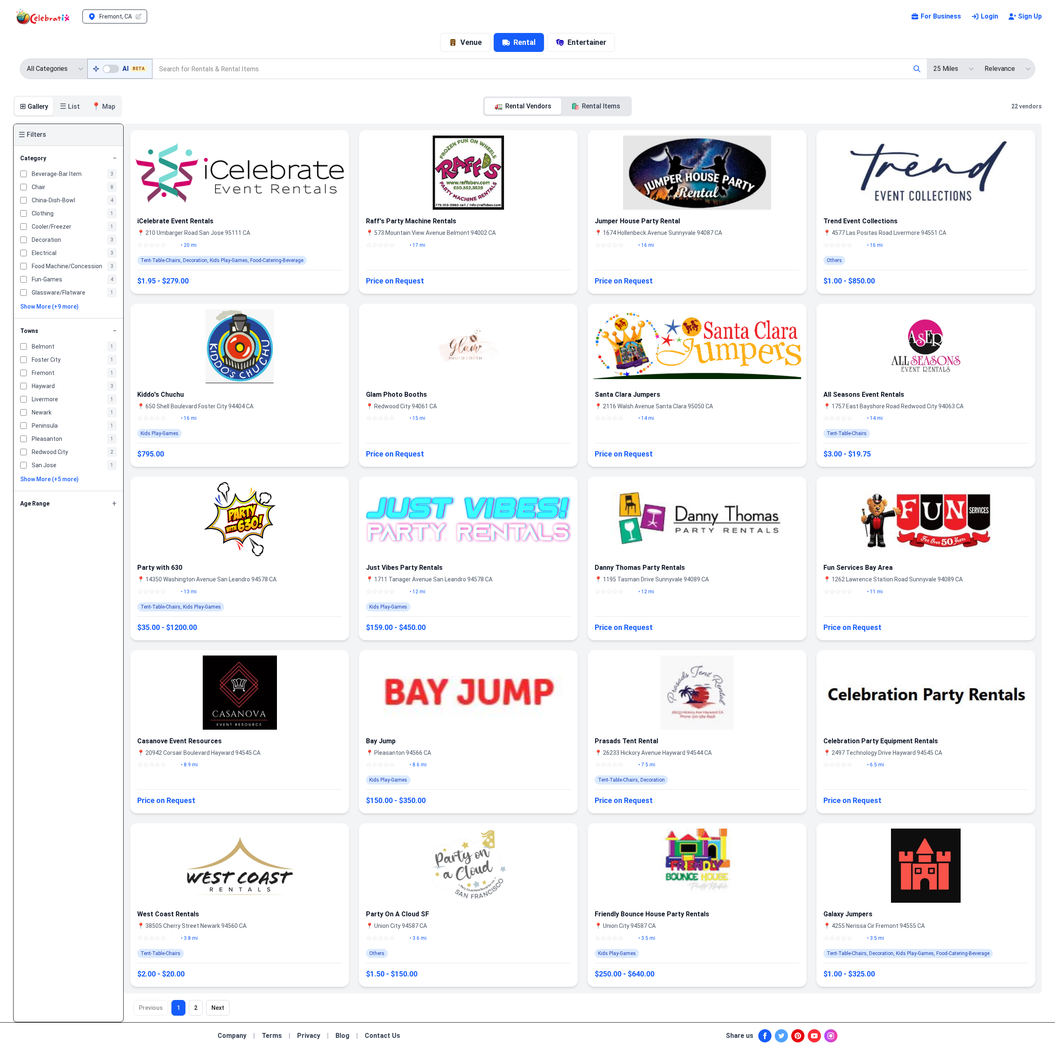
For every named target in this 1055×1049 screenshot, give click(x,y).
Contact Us (382, 1036)
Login (989, 16)
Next (217, 1008)
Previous (151, 1008)
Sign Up (1030, 16)
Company (232, 1036)
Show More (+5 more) (49, 479)
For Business (941, 16)
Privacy (308, 1036)
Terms (272, 1036)
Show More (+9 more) (49, 306)
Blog (342, 1036)
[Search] (917, 69)
